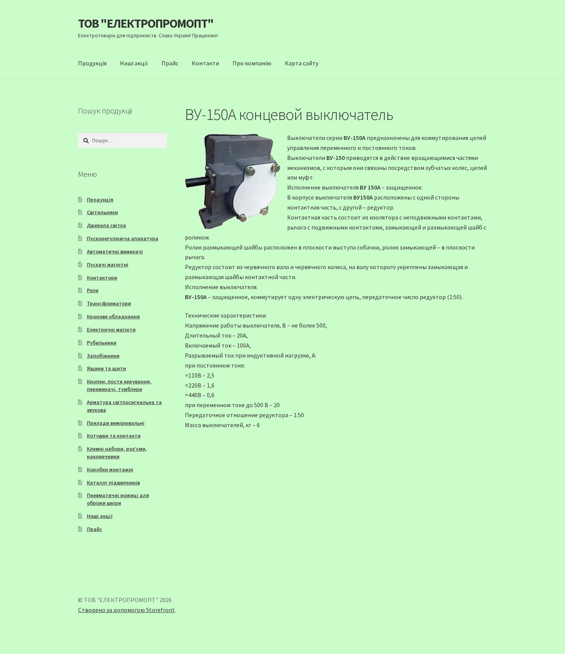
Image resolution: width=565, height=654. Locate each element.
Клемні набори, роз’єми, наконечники (117, 452)
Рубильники (101, 342)
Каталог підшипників (113, 482)
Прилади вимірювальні (116, 422)
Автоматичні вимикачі (115, 251)
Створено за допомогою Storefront (126, 610)
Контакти (205, 63)
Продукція (92, 63)
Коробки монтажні (110, 469)
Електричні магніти (111, 329)
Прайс (169, 63)
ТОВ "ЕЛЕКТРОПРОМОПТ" (146, 23)
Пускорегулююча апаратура (122, 238)
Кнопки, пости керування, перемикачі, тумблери (119, 385)
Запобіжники (103, 355)
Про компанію (252, 63)
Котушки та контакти (114, 435)
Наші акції (134, 63)
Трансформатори (109, 303)
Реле (92, 290)
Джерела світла (106, 225)
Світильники (102, 212)
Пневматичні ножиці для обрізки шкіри (118, 499)
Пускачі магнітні (107, 264)
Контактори (102, 277)
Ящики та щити (106, 368)
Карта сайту (301, 63)
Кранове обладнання (113, 316)
